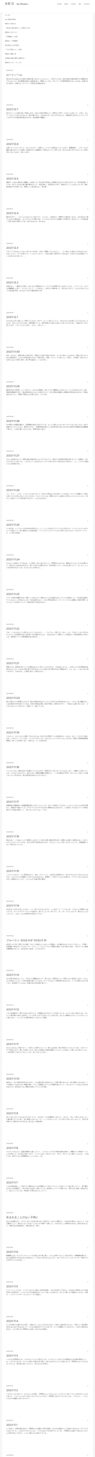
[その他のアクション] (88, 70)
